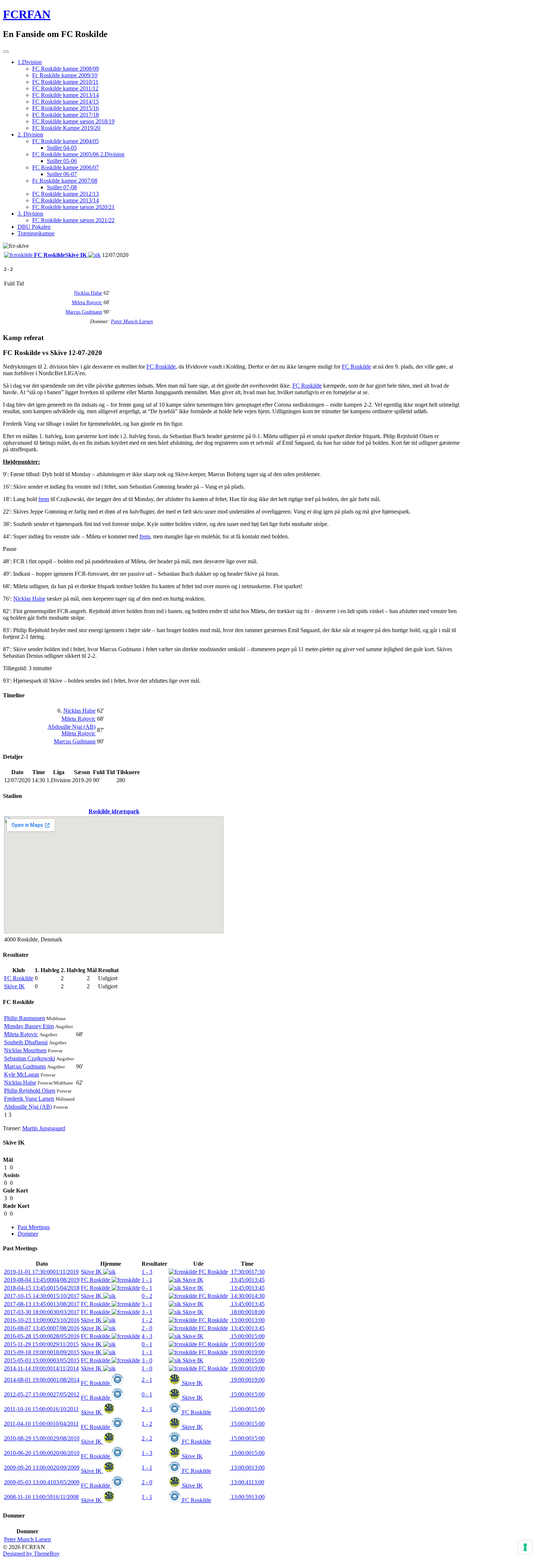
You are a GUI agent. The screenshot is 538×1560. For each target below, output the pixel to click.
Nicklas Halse (88, 293)
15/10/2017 (41, 1296)
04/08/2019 (41, 1280)
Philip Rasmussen (24, 1018)
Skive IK (14, 986)
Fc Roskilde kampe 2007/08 (64, 181)
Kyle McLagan (21, 1074)
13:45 (247, 1280)
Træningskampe (36, 233)
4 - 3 (147, 1336)
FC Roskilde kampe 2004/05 (65, 141)
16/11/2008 (41, 1497)
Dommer (28, 1234)
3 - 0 (147, 1360)
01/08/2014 (41, 1380)
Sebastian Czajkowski (29, 1058)
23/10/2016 (41, 1320)
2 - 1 (147, 1380)
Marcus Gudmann (84, 312)
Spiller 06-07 (62, 174)
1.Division (30, 62)
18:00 (247, 1312)
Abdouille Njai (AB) (72, 727)
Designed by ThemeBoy (31, 1553)
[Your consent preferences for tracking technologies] (525, 1547)
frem (43, 499)
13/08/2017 (41, 1304)
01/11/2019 (41, 1272)
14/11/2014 (41, 1368)
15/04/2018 (41, 1288)
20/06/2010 (41, 1453)
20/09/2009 (41, 1467)
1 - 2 (147, 1320)
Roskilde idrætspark (114, 811)
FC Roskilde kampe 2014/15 (65, 101)
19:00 (247, 1352)
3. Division (30, 213)
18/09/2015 (41, 1352)
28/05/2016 (41, 1336)
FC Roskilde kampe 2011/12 (65, 88)
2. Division (30, 134)
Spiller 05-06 (62, 161)
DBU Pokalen (34, 227)
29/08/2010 (41, 1438)
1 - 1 (147, 1280)
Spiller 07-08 (62, 187)
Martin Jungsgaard (43, 1128)
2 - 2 (147, 1438)
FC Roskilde (161, 366)
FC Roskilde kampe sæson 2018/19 (73, 121)
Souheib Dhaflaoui (26, 1042)
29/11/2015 (41, 1344)
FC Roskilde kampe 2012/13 (65, 194)
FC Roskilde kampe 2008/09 (65, 69)
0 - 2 (147, 1296)
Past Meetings (34, 1227)
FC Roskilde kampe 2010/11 (65, 82)
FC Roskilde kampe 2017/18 (65, 115)
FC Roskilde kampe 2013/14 (65, 95)
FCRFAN (27, 14)
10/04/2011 (41, 1424)
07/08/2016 (41, 1328)
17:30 (247, 1272)
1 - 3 (147, 1272)
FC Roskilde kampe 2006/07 (65, 167)
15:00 (247, 1336)
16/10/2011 (41, 1409)
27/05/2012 (41, 1394)
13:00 (247, 1320)
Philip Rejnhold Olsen (29, 1090)
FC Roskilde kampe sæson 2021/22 (73, 220)
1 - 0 (147, 1368)
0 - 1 (147, 1288)
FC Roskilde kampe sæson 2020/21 (73, 207)
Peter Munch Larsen (132, 321)
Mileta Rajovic (87, 302)
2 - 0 (147, 1328)
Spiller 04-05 (62, 148)
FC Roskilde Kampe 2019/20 (66, 128)
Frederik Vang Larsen (29, 1099)
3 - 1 (147, 1304)
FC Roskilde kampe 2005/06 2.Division (78, 154)
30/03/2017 (41, 1312)
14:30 (247, 1296)
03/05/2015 (41, 1360)
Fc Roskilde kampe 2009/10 (64, 75)
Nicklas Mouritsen (25, 1050)
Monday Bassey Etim (29, 1026)
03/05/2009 (41, 1482)
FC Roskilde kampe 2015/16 (65, 108)
